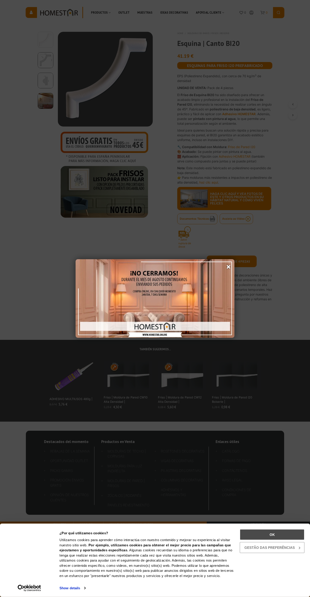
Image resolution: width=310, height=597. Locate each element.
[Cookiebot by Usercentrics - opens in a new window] (29, 588)
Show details (69, 588)
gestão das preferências (269, 547)
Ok (272, 535)
